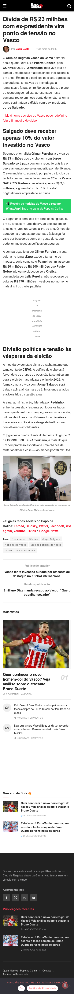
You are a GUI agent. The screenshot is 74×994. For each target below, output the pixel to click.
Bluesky (31, 526)
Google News (48, 531)
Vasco (8, 550)
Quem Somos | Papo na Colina (20, 970)
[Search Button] (69, 5)
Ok (21, 988)
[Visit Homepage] (36, 6)
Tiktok (31, 531)
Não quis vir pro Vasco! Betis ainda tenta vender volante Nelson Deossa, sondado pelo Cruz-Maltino (41, 729)
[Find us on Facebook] (6, 897)
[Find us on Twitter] (15, 897)
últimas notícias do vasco (46, 544)
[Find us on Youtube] (33, 897)
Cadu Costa (22, 49)
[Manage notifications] (65, 986)
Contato (47, 970)
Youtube (19, 531)
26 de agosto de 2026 (34, 815)
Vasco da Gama (25, 550)
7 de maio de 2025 (46, 49)
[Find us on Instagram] (24, 897)
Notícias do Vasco (15, 544)
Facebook (57, 526)
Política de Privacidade (15, 974)
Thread (19, 526)
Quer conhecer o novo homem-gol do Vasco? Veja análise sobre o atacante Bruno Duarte (26, 681)
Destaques (18, 539)
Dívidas (33, 539)
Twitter (43, 526)
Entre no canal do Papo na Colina (42, 208)
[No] (69, 986)
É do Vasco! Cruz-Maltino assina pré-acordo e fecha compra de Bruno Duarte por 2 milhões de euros (42, 709)
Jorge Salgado (51, 539)
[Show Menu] (4, 5)
